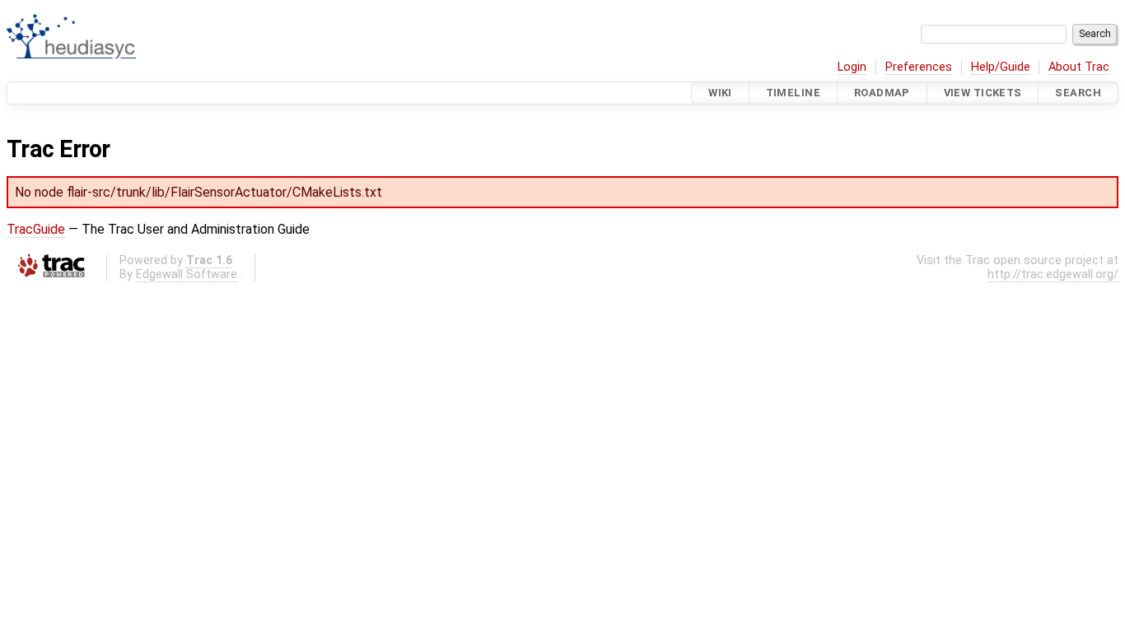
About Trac (1078, 67)
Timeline (793, 92)
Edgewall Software (186, 274)
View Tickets (983, 92)
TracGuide (36, 229)
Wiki (720, 92)
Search (1078, 92)
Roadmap (882, 92)
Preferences (918, 67)
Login (852, 67)
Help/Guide (1000, 67)
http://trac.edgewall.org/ (1052, 274)
